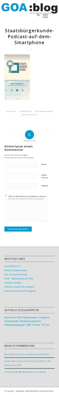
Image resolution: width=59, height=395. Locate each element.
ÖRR (28, 324)
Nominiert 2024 (13, 317)
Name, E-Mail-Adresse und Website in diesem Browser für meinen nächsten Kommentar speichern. (27, 198)
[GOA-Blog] (24, 6)
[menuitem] (37, 15)
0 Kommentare (25, 111)
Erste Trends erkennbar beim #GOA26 (31, 354)
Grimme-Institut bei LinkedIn (19, 286)
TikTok (45, 324)
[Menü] (44, 15)
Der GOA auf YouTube (16, 274)
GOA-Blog (19, 391)
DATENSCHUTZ (12, 266)
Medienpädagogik (14, 324)
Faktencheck (30, 317)
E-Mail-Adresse (44, 176)
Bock (6, 354)
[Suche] (37, 15)
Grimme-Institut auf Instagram (20, 290)
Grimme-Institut (12, 282)
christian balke (11, 371)
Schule (36, 324)
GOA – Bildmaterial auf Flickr (18, 278)
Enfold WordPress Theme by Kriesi (39, 391)
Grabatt (8, 360)
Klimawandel (11, 321)
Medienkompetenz (30, 321)
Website (44, 185)
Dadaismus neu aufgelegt (34, 371)
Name (43, 164)
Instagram (44, 317)
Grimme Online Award (15, 270)
